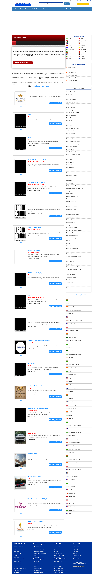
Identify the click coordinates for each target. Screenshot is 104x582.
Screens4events (71, 428)
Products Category (25, 9)
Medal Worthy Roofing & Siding (74, 439)
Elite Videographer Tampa (73, 466)
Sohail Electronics (72, 337)
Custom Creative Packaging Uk (74, 442)
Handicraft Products (70, 157)
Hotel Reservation (70, 167)
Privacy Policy (16, 557)
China (82, 38)
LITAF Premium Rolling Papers (36, 272)
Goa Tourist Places (72, 72)
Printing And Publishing (71, 238)
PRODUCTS (19, 43)
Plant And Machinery (70, 232)
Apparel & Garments (38, 546)
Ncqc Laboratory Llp (72, 486)
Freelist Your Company (83, 3)
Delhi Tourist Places (72, 69)
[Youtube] (80, 566)
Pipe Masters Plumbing (73, 506)
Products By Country (78, 36)
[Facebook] (74, 566)
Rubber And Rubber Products (72, 251)
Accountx (70, 415)
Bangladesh (83, 49)
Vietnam (70, 45)
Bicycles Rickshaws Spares (72, 117)
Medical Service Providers (71, 206)
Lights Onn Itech (71, 435)
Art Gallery (68, 104)
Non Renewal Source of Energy (72, 214)
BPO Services (69, 120)
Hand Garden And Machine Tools (73, 154)
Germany (83, 54)
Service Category (36, 9)
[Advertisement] (52, 22)
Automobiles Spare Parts (71, 110)
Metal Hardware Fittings (71, 209)
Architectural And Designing (72, 102)
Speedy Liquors (71, 316)
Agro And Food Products (71, 91)
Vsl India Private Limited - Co (74, 459)
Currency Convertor (78, 548)
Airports (75, 553)
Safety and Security (70, 253)
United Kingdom (84, 40)
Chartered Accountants (71, 133)
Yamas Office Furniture (73, 350)
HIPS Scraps (69, 159)
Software (30, 295)
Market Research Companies (72, 198)
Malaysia (83, 45)
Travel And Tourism (70, 282)
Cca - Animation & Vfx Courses (74, 425)
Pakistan (71, 41)
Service (29, 114)
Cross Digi (70, 513)
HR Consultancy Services (71, 175)
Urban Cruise (31, 320)
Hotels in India (57, 549)
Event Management (70, 149)
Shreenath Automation (73, 462)
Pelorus (70, 394)
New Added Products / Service (20, 568)
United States (71, 40)
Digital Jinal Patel (71, 313)
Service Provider (17, 572)
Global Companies (17, 570)
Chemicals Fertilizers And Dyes (72, 136)
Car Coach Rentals (70, 130)
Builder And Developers (71, 123)
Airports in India (57, 557)
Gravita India (31, 342)
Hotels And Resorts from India (72, 170)
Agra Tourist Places (72, 67)
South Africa (71, 49)
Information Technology (71, 183)
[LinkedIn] (78, 566)
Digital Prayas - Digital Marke (74, 449)
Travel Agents (69, 279)
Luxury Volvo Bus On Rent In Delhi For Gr (38, 318)
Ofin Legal (30, 365)
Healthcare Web (71, 493)
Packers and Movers (70, 222)
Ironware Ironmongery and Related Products (75, 188)
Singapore (71, 52)
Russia (70, 47)
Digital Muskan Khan (32, 410)
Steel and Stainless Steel (39, 551)
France (70, 54)
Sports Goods (69, 264)
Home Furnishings (70, 162)
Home (16, 9)
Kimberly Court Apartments (73, 489)
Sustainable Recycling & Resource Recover (39, 340)
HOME (14, 43)
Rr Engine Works (71, 401)
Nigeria (70, 51)
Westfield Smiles (71, 327)
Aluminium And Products (71, 96)
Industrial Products (70, 180)
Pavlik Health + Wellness (34, 250)
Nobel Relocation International (74, 500)
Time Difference (77, 549)
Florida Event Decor (72, 445)
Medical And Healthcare (71, 204)
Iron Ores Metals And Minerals (72, 185)
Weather (76, 551)
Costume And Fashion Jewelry (72, 144)
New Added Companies (18, 566)
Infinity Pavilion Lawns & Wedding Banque (38, 385)
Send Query (51, 102)
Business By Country (48, 9)
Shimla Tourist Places (72, 80)
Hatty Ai (70, 381)
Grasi (29, 455)
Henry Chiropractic (72, 378)
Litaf (69, 333)
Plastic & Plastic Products (39, 549)
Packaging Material (70, 219)
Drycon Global (71, 371)
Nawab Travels (31, 94)
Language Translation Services (72, 191)
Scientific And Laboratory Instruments (74, 258)
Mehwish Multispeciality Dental (74, 354)
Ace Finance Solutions (73, 388)
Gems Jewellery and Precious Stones (74, 151)
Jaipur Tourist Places (72, 75)
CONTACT (26, 43)
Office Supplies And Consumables (73, 217)
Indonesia (83, 43)
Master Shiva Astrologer (73, 476)
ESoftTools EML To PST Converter (36, 297)
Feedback (89, 0)
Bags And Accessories (71, 115)
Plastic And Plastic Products (72, 235)
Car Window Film (32, 453)
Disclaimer (16, 555)
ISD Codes (76, 557)
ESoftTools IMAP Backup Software (36, 182)
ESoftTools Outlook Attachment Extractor (38, 159)
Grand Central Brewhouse (34, 205)
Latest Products (70, 9)
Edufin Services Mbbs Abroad (74, 432)
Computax (30, 523)
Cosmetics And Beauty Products (73, 141)
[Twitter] (81, 566)
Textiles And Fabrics (70, 274)
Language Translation (38, 570)
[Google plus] (76, 566)
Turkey (82, 52)
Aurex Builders (71, 452)
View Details (58, 102)
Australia (70, 43)
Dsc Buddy (70, 483)
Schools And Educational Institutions (73, 256)
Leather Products (69, 193)
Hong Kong (83, 51)
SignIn (86, 0)
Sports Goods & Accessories (40, 553)
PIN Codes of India (58, 553)
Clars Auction (71, 503)
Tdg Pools (70, 418)
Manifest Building (72, 405)
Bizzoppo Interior (72, 510)
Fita (28, 116)
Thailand (83, 58)
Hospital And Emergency (71, 164)
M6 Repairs (70, 472)
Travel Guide (69, 285)
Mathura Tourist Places (73, 77)
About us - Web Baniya (18, 546)
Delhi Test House (71, 408)
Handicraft (36, 555)
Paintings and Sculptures (71, 225)
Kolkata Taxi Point (32, 433)
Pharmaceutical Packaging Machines (74, 230)
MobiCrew (30, 501)
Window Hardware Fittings (71, 287)
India (70, 38)
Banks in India (57, 546)
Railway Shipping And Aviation (72, 245)
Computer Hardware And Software (73, 138)
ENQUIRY (31, 43)
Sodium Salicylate (70, 261)
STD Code (56, 551)
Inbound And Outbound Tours (72, 177)
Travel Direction (77, 555)
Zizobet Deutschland (72, 496)
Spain (82, 47)
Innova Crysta (31, 92)
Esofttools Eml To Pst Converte (74, 340)
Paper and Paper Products (71, 227)
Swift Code (76, 546)
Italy (70, 56)
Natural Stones (69, 211)
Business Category (17, 561)
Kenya (82, 56)
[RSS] (83, 566)
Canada (82, 41)
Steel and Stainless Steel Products (73, 266)
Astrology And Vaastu (70, 107)
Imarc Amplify (71, 306)
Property (68, 243)
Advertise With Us (17, 553)
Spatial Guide (71, 455)
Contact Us (16, 548)
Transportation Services (71, 277)
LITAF (29, 274)
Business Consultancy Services (72, 128)
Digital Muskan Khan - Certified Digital (38, 408)
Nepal (70, 58)
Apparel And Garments (71, 99)
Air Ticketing (69, 94)
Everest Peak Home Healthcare (74, 469)
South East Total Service (73, 364)
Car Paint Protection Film (34, 476)
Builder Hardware (69, 125)
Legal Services (31, 363)
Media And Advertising (70, 201)
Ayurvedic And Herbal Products (72, 112)
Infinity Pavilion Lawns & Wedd (74, 361)
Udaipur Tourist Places (72, 83)
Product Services (69, 240)
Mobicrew (70, 391)
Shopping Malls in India (59, 555)
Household (68, 172)
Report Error (16, 551)
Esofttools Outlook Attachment (74, 310)
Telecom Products (70, 272)
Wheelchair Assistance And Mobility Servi (38, 499)
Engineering (36, 557)
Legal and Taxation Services (72, 196)
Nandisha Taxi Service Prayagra (74, 411)
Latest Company (60, 9)
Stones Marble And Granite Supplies (73, 269)
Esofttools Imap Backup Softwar (75, 320)
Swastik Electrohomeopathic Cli (75, 422)
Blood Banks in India (58, 548)
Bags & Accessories (38, 548)
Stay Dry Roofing (71, 479)
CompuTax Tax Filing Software (35, 521)
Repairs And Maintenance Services (73, 248)
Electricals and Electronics (71, 146)
